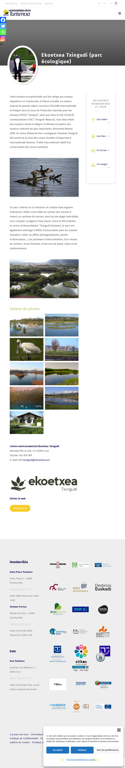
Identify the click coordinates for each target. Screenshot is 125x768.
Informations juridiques (43, 734)
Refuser (82, 750)
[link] (120, 13)
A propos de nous (19, 734)
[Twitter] (3, 26)
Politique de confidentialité (24, 738)
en (111, 3)
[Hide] (1, 44)
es (105, 3)
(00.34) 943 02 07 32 (20, 678)
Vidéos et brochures (31, 3)
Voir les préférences (108, 750)
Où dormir (102, 150)
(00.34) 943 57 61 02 (20, 624)
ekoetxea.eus (20, 508)
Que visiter (102, 119)
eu (99, 3)
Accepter (58, 750)
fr (116, 3)
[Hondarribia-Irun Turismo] (20, 13)
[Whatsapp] (3, 32)
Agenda (49, 3)
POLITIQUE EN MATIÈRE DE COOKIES (81, 760)
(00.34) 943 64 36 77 (20, 589)
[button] (118, 730)
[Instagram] (3, 38)
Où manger (102, 164)
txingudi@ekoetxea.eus (36, 460)
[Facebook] (3, 20)
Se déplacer (11, 3)
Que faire (101, 136)
